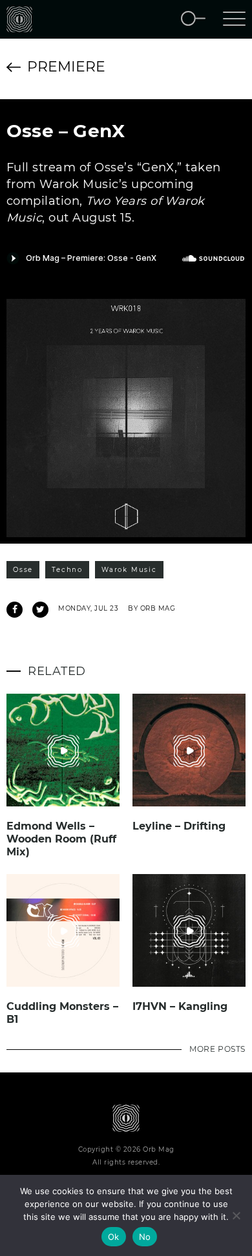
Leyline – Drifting (179, 826)
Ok (114, 1237)
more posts (217, 1049)
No (145, 1237)
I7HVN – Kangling (179, 1006)
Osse (23, 570)
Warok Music (129, 570)
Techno (67, 570)
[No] (235, 1215)
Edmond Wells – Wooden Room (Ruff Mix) (61, 839)
